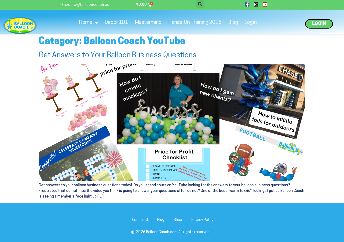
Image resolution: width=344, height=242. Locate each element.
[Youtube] (265, 4)
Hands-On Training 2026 (195, 22)
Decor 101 (116, 22)
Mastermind (148, 22)
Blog (233, 22)
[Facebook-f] (247, 4)
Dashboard (139, 220)
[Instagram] (256, 4)
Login (251, 22)
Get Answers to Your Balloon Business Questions (118, 55)
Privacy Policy (202, 220)
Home (85, 22)
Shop (178, 220)
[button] (200, 4)
